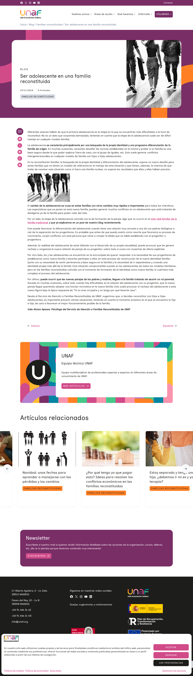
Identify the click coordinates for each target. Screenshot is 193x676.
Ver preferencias (171, 663)
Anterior (35, 325)
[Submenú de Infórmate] (151, 14)
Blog (32, 24)
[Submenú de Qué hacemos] (134, 14)
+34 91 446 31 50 (22, 615)
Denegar (171, 655)
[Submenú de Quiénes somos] (91, 14)
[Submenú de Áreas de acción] (114, 14)
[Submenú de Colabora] (170, 14)
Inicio (23, 24)
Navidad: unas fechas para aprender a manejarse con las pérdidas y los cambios (46, 477)
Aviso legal (55, 670)
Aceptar (171, 647)
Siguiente (168, 325)
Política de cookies (14, 670)
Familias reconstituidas (49, 24)
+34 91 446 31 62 (21, 609)
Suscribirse (37, 555)
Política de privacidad (36, 670)
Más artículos (74, 386)
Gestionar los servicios (174, 670)
